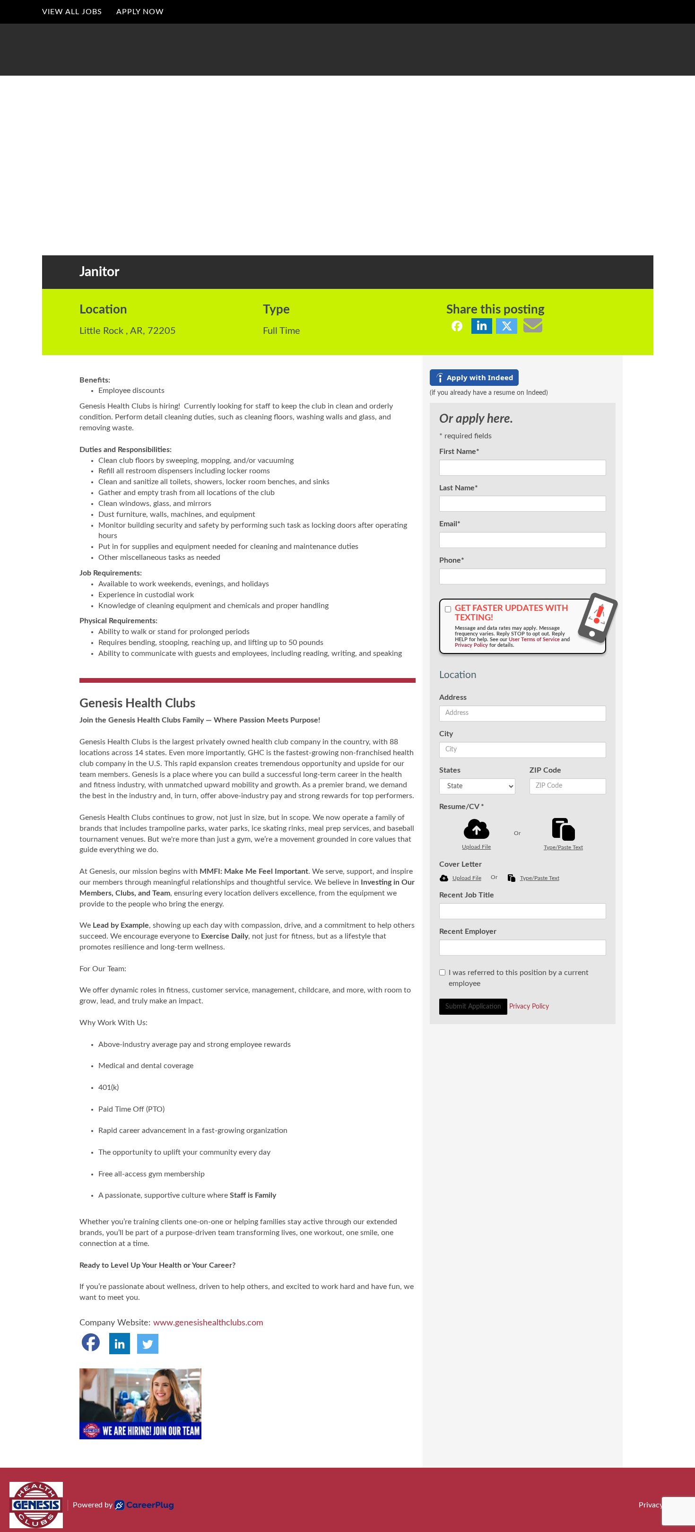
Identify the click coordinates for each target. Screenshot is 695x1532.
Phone (451, 560)
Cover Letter (460, 864)
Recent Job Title (466, 895)
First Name (459, 451)
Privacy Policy (471, 645)
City (446, 734)
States (449, 770)
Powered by (93, 1505)
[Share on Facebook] (457, 326)
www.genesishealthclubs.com (208, 1323)
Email (449, 524)
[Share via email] (533, 325)
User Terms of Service (534, 639)
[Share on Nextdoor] (552, 325)
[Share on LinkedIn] (482, 326)
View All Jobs (72, 12)
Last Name (458, 488)
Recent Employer (467, 931)
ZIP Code (545, 770)
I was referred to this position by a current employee (519, 978)
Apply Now (140, 12)
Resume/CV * (461, 806)
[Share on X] (506, 326)
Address (453, 697)
